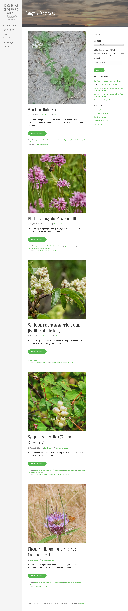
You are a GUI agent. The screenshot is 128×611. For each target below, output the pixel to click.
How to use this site (10, 29)
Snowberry (52, 474)
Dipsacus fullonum (41, 586)
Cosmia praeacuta (100, 124)
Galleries (6, 46)
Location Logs (8, 42)
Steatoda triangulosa (101, 120)
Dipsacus (74, 582)
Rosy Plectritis (52, 250)
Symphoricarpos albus (63, 474)
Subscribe (99, 70)
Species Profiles (8, 38)
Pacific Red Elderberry (42, 362)
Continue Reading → (37, 133)
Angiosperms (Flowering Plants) (44, 140)
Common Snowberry (42, 474)
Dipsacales (67, 140)
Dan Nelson (46, 115)
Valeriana (36, 142)
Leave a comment (62, 448)
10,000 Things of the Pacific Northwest (11, 9)
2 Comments (58, 224)
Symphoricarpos (38, 472)
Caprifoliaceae (59, 140)
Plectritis (30, 248)
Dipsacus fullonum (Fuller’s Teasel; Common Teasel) (52, 552)
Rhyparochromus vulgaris (112, 81)
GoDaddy (81, 603)
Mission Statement (9, 25)
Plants (79, 140)
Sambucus (82, 358)
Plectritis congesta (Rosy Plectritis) (53, 218)
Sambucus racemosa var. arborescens (61, 362)
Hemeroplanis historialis (102, 110)
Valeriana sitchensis (42, 109)
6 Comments (58, 115)
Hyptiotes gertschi (100, 117)
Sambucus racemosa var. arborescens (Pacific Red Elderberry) (54, 328)
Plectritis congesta (41, 250)
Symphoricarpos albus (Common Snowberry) (50, 440)
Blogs (5, 33)
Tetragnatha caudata (101, 113)
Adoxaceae (37, 358)
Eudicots (73, 140)
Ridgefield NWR (109, 100)
